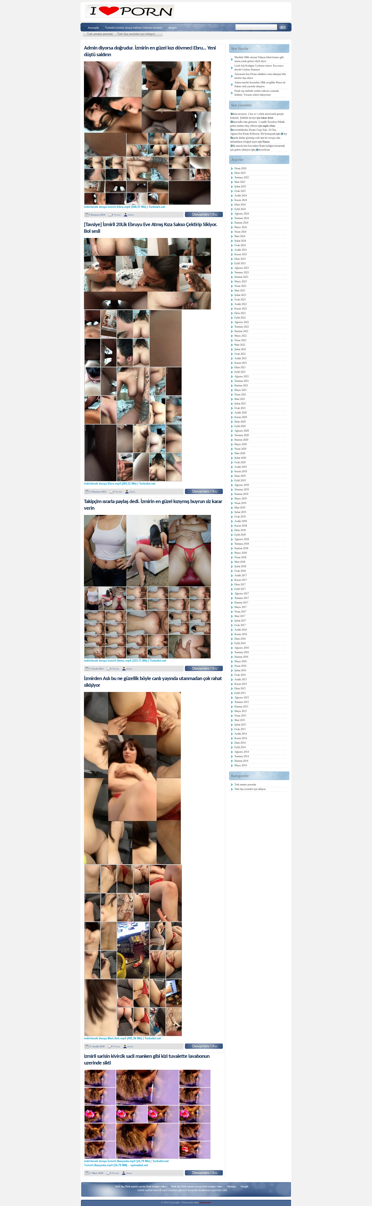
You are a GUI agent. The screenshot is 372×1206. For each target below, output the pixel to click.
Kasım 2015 (240, 683)
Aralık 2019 (240, 466)
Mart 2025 (239, 181)
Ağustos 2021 (241, 376)
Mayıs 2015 (240, 711)
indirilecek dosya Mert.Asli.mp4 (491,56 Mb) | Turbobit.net (122, 1038)
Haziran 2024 (241, 222)
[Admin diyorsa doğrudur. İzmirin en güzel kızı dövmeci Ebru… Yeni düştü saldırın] (204, 214)
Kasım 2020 (240, 417)
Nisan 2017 (240, 611)
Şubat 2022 (240, 349)
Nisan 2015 (240, 715)
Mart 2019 (239, 507)
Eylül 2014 (240, 747)
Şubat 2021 (240, 403)
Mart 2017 (239, 616)
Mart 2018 (239, 561)
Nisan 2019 (240, 503)
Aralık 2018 (240, 521)
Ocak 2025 (240, 191)
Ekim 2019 (240, 475)
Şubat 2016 (240, 670)
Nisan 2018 (240, 557)
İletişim (173, 27)
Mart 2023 (239, 290)
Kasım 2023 (240, 254)
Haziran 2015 (241, 706)
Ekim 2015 (240, 688)
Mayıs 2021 (240, 390)
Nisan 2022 (240, 340)
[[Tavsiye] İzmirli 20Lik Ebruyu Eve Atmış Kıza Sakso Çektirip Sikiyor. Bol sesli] (204, 491)
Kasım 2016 (240, 634)
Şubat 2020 (240, 457)
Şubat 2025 (240, 186)
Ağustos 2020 (241, 430)
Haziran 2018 (241, 548)
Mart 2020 (239, 453)
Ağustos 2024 (241, 213)
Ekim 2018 (240, 530)
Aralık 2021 (240, 358)
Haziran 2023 (241, 276)
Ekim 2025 (240, 172)
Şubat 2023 (240, 295)
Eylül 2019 (240, 480)
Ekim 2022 (240, 313)
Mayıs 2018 (240, 552)
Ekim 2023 (240, 258)
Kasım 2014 (240, 738)
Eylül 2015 (240, 693)
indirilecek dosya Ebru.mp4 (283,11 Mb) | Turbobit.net (119, 483)
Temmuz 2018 (241, 543)
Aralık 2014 (240, 733)
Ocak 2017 (240, 625)
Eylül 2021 (240, 371)
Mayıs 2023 (240, 281)
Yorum (116, 214)
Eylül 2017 (240, 589)
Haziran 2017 (241, 602)
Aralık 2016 (240, 629)
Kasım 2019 (240, 471)
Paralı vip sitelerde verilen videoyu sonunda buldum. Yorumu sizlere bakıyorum (256, 92)
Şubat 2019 (240, 512)
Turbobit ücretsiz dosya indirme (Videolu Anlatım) (133, 27)
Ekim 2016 (240, 638)
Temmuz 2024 (241, 218)
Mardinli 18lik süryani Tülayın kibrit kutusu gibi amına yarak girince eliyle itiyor (259, 59)
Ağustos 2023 (241, 267)
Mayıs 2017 (240, 607)
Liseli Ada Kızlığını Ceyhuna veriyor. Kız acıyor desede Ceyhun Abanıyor (259, 67)
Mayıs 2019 (240, 498)
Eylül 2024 (240, 209)
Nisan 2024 (240, 231)
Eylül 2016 (240, 643)
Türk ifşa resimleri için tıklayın (136, 34)
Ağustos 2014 (241, 751)
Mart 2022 (239, 344)
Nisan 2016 (240, 665)
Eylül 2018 (240, 534)
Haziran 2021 (241, 385)
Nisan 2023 (240, 286)
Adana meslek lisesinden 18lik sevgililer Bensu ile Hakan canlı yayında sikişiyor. (259, 84)
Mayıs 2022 (240, 335)
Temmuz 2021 (241, 380)
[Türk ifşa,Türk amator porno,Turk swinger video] (129, 17)
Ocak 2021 (240, 408)
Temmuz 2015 (241, 702)
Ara (282, 27)
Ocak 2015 (240, 729)
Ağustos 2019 (241, 484)
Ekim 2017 (240, 584)
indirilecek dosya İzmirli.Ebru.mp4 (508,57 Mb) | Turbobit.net (124, 206)
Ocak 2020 (240, 462)
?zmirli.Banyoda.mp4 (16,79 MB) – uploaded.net (116, 1165)
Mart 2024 (239, 236)
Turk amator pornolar (100, 34)
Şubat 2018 (240, 566)
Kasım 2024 (240, 200)
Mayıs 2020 (240, 444)
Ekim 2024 (240, 204)
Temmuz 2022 (241, 326)
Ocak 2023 (240, 299)
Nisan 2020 (240, 448)
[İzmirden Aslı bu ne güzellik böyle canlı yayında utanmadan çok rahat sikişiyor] (204, 1046)
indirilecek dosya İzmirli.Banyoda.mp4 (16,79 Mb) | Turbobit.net (126, 1161)
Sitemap (231, 1186)
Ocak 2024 (240, 245)
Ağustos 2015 (241, 697)
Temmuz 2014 (241, 756)
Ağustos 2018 (241, 539)
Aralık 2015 (240, 679)
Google (244, 1186)
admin (131, 214)
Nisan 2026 (240, 168)
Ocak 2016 (240, 674)
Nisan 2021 (240, 394)
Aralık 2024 (240, 195)
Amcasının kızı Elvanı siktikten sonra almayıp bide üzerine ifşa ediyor (260, 76)
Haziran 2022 (241, 331)
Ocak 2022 (240, 353)
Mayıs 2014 (240, 765)
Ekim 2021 (240, 367)
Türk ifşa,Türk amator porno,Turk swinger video (140, 1186)
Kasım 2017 (240, 579)
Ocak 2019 (240, 516)
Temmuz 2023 (241, 272)
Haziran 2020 (241, 439)
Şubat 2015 (240, 724)
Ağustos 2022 (241, 322)
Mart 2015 (239, 720)
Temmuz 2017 (241, 598)
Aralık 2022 (240, 304)
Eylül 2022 (240, 317)
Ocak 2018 (240, 570)
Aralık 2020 (240, 412)
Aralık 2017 (240, 575)
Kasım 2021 (240, 362)
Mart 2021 (239, 399)
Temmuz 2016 (241, 652)
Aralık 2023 (240, 249)
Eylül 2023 (240, 263)
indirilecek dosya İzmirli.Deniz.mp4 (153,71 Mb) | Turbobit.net (125, 660)
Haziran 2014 (241, 760)
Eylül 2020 (240, 426)
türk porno (205, 1202)
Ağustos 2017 (241, 593)
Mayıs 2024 (240, 227)
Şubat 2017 (240, 620)
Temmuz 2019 (241, 489)
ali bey (284, 133)
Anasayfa (93, 27)
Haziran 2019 (241, 494)
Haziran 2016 (241, 656)
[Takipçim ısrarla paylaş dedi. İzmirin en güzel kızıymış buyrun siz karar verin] (204, 668)
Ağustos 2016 (241, 647)
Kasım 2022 (240, 308)
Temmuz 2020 (241, 435)
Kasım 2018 (240, 525)
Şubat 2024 (240, 240)
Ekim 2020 (240, 421)
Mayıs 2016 (240, 661)
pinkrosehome (263, 149)
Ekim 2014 (240, 742)
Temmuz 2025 (241, 177)
